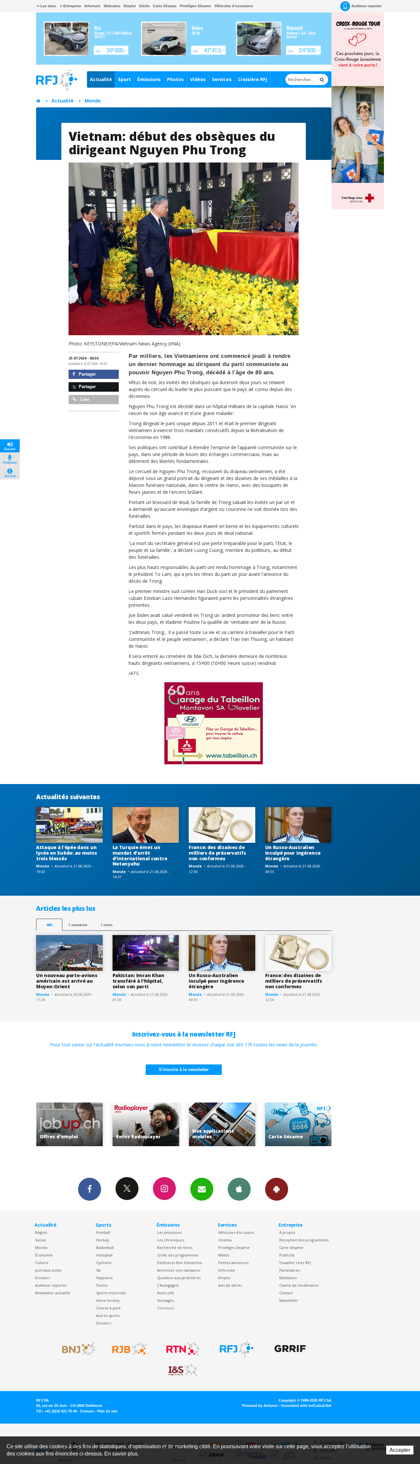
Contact (286, 1293)
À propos (287, 1232)
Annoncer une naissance (178, 1270)
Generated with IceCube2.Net (306, 1406)
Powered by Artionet (260, 1406)
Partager (86, 374)
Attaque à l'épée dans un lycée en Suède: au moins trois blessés (66, 853)
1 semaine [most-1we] (77, 924)
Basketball (105, 1247)
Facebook (89, 1189)
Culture (41, 1262)
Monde (93, 101)
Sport (124, 79)
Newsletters (201, 1189)
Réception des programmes (303, 1240)
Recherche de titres (174, 1247)
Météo (224, 1255)
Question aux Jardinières (178, 1278)
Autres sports (107, 1315)
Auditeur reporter (51, 1285)
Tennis (101, 1285)
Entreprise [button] (71, 6)
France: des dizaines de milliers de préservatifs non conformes (217, 853)
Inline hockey (107, 1300)
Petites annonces (233, 1262)
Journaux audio (48, 1270)
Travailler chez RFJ (295, 1262)
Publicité (287, 1255)
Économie (44, 1255)
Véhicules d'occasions (233, 6)
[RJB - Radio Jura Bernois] (129, 1349)
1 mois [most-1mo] (106, 924)
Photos (175, 79)
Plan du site (107, 1411)
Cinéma (225, 1240)
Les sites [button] (47, 6)
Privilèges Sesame (234, 1247)
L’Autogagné (167, 1285)
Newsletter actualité (52, 1293)
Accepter (399, 1450)
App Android (276, 1189)
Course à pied (108, 1308)
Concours (165, 1308)
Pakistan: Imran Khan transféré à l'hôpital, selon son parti (138, 981)
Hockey (102, 1240)
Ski (98, 1270)
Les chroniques (170, 1240)
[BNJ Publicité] (76, 1349)
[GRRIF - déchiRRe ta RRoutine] (290, 1349)
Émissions (149, 79)
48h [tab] (49, 924)
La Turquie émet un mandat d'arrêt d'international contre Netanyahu (140, 855)
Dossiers (42, 1278)
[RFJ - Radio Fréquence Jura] (236, 1349)
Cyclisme (104, 1262)
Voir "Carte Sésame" (222, 1124)
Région (41, 1232)
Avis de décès (230, 1285)
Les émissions (169, 1232)
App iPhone (239, 1189)
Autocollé (165, 1293)
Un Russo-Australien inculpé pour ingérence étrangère (293, 853)
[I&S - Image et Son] (183, 1370)
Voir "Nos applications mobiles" (146, 1124)
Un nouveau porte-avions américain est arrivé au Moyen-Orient (66, 981)
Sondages (165, 1300)
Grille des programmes (177, 1255)
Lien (84, 399)
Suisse (40, 1240)
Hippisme (104, 1278)
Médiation (288, 1278)
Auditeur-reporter (366, 6)
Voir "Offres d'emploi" (298, 1124)
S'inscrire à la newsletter (184, 1069)
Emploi (130, 6)
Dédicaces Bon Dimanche (179, 1262)
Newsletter (288, 1300)
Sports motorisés (111, 1293)
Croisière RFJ (252, 79)
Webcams (112, 6)
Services (222, 79)
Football (103, 1232)
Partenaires (289, 1270)
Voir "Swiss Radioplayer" (69, 1124)
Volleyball (104, 1255)
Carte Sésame (165, 6)
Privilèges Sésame (195, 6)
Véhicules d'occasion (236, 1232)
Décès (144, 6)
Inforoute (92, 6)
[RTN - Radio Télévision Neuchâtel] (183, 1349)
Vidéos (198, 79)
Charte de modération (299, 1285)
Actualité (101, 79)
